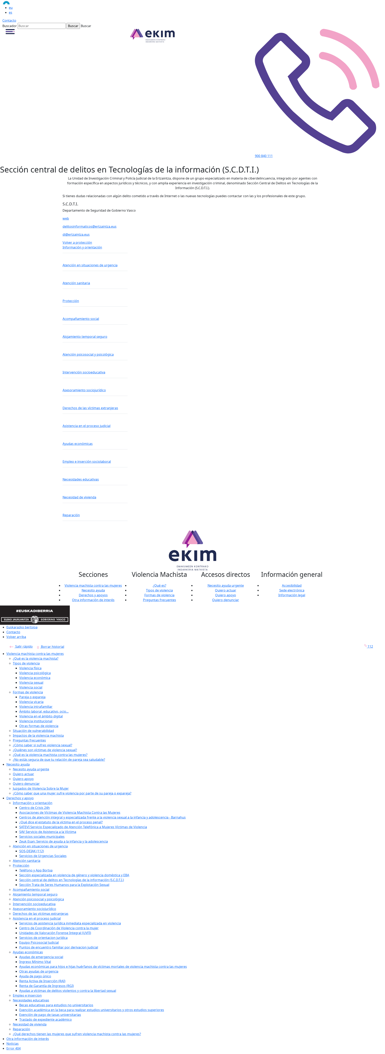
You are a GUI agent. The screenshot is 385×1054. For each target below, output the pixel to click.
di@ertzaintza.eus (76, 234)
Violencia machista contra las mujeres (93, 585)
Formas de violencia (159, 595)
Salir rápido (23, 646)
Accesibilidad (292, 585)
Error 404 (13, 1048)
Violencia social (30, 687)
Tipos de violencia (159, 590)
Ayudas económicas (78, 443)
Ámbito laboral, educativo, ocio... (44, 711)
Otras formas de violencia (38, 726)
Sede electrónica (291, 590)
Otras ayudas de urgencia (38, 971)
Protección (71, 301)
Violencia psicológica (35, 673)
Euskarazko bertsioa (21, 627)
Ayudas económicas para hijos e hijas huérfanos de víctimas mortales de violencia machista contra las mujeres (103, 966)
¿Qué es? (159, 585)
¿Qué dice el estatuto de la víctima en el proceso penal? (61, 822)
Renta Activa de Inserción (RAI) (42, 981)
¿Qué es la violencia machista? (35, 658)
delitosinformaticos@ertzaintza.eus (90, 226)
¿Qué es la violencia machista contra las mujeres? (50, 755)
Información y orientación (82, 247)
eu (11, 7)
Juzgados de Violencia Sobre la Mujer (41, 788)
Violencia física (30, 668)
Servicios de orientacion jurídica (43, 937)
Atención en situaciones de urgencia (90, 265)
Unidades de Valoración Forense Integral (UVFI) (55, 933)
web (66, 218)
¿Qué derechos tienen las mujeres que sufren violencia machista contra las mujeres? (77, 1034)
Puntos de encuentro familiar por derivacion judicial (58, 947)
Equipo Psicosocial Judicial (39, 942)
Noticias (12, 1043)
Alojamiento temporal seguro (85, 336)
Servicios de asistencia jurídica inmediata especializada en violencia (70, 923)
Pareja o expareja (32, 697)
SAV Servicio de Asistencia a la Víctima (47, 832)
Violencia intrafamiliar (36, 706)
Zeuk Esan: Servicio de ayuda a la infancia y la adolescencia (63, 841)
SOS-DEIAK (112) (31, 851)
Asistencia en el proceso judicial (86, 426)
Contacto (9, 20)
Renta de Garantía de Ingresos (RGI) (46, 986)
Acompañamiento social (81, 319)
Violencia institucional (35, 721)
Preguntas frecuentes (159, 600)
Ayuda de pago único (35, 976)
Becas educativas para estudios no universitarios (56, 1005)
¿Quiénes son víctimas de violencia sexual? (45, 750)
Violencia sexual (31, 682)
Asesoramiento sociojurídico (84, 390)
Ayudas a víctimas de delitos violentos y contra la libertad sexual (67, 990)
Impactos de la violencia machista (38, 735)
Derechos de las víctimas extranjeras (90, 408)
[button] (10, 31)
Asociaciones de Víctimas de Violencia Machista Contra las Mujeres (69, 812)
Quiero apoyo (225, 595)
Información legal (291, 595)
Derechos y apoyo (20, 798)
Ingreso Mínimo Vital (35, 962)
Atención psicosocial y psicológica (88, 354)
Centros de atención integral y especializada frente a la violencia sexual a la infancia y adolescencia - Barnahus (102, 817)
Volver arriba (16, 637)
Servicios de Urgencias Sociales (43, 856)
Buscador (9, 26)
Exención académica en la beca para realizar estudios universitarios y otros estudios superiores (91, 1010)
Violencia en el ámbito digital (41, 716)
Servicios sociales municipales (42, 836)
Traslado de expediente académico (45, 1019)
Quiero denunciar (225, 600)
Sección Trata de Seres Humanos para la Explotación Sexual (64, 885)
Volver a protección (77, 242)
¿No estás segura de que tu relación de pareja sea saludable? (59, 759)
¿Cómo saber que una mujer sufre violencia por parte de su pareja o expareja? (72, 793)
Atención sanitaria (76, 283)
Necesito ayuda (93, 590)
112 (370, 646)
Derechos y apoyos (93, 595)
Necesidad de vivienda (79, 497)
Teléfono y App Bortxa (36, 870)
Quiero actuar (225, 590)
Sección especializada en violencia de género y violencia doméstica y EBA (74, 875)
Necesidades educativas (81, 479)
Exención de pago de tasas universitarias (50, 1014)
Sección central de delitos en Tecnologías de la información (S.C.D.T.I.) (71, 880)
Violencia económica (34, 678)
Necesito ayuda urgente (226, 585)
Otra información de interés (93, 600)
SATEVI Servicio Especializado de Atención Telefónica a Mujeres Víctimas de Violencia (83, 827)
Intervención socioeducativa (84, 372)
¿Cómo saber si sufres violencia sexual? (42, 745)
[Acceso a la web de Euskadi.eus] (19, 2)
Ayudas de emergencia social (41, 957)
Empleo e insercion (27, 995)
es (10, 12)
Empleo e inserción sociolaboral (87, 461)
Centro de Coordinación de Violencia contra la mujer (59, 928)
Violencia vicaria (31, 702)
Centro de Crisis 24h (34, 807)
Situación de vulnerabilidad (33, 730)
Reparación (71, 515)
